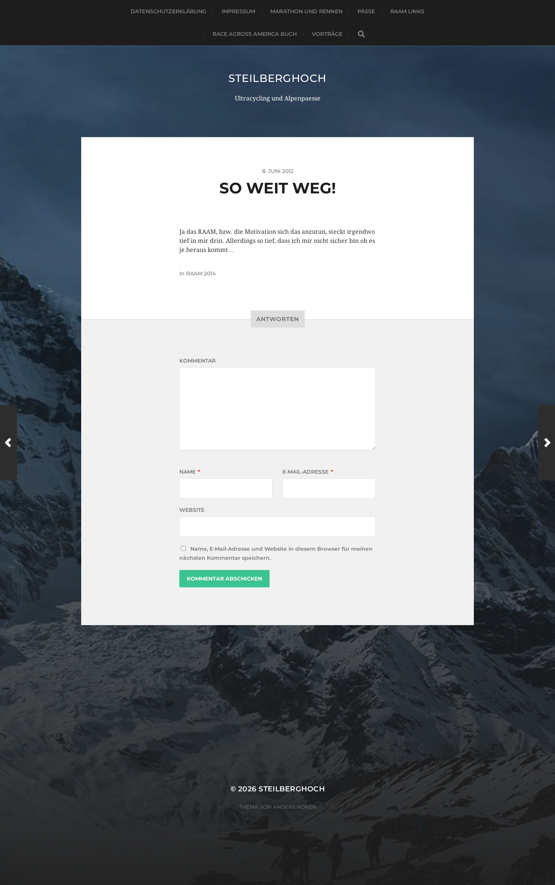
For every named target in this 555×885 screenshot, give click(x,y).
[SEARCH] (361, 34)
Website (191, 510)
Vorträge (327, 34)
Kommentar (197, 360)
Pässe (366, 11)
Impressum (238, 11)
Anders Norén (294, 807)
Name (189, 471)
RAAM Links (407, 11)
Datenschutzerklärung (169, 11)
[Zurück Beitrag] (8, 442)
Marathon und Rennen (306, 11)
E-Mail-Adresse (307, 471)
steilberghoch (277, 78)
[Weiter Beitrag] (546, 442)
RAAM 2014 (201, 273)
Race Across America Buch (255, 34)
